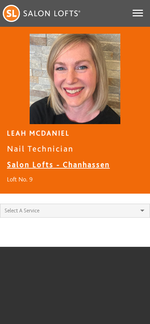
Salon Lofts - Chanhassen (58, 164)
